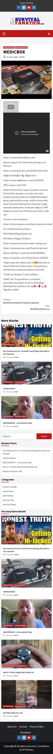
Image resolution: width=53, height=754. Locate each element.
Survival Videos (21, 47)
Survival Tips (8, 500)
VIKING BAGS (9, 388)
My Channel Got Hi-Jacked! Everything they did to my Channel (26, 452)
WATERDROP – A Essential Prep (17, 423)
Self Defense (9, 47)
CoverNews (43, 746)
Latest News (8, 491)
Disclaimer (25, 732)
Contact (23, 726)
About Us (12, 726)
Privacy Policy (37, 726)
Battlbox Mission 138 (12, 471)
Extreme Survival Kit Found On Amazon (21, 301)
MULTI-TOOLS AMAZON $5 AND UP (20, 467)
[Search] (48, 33)
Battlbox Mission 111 (40, 307)
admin (22, 56)
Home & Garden (10, 487)
